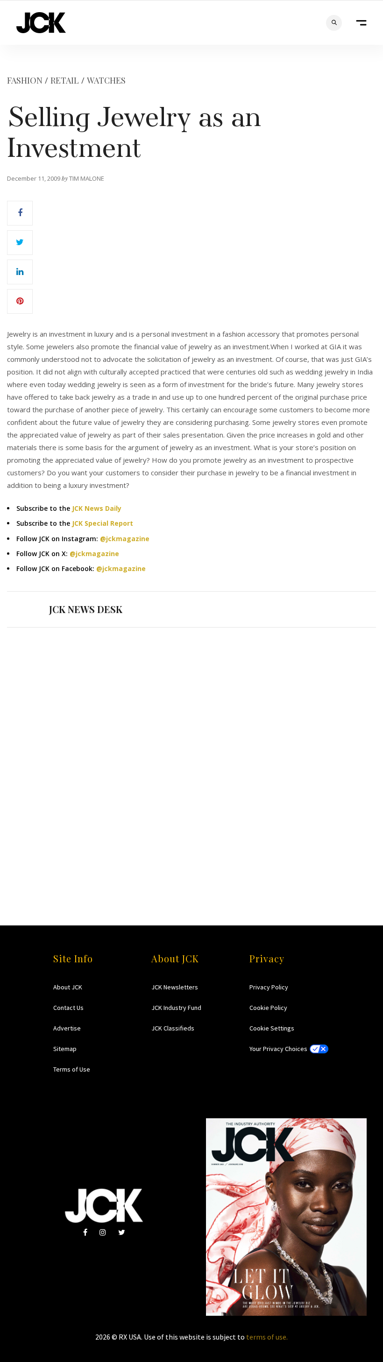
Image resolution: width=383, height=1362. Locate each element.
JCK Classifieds (172, 1028)
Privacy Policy (268, 987)
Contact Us (68, 1007)
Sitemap (65, 1048)
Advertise (67, 1028)
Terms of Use (71, 1069)
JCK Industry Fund (176, 1007)
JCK (41, 22)
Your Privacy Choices (278, 1048)
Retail (64, 80)
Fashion (25, 80)
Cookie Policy (268, 1007)
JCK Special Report (102, 523)
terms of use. (267, 1336)
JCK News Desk (85, 609)
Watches (106, 80)
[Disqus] (191, 758)
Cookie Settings (271, 1028)
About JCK (67, 987)
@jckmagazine (124, 538)
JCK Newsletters (174, 987)
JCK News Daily (96, 508)
